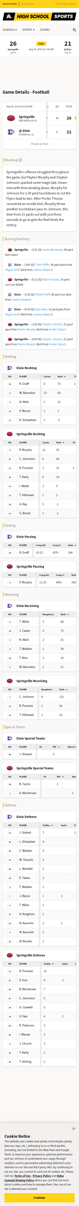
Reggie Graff (12, 270)
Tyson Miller (42, 264)
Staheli (25, 833)
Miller (24, 622)
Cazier (24, 631)
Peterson (26, 1025)
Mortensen (27, 793)
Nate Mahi (41, 309)
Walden (25, 649)
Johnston (27, 459)
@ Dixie (67, 49)
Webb (24, 486)
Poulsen (26, 468)
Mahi (24, 402)
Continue (39, 1198)
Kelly (24, 477)
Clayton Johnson (52, 324)
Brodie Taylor (57, 329)
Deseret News (10, 4)
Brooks (25, 941)
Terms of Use (22, 1176)
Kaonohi (26, 923)
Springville (13, 49)
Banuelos (27, 393)
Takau (24, 878)
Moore (24, 411)
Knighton (27, 914)
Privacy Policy (42, 1176)
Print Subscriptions (66, 4)
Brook (25, 513)
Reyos (24, 896)
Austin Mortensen (53, 250)
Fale (23, 1016)
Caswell (26, 1007)
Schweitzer (27, 420)
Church (25, 1043)
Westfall (26, 869)
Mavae (24, 1034)
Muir (23, 658)
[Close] (74, 1129)
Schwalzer (27, 842)
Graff (24, 384)
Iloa (23, 980)
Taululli (26, 860)
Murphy (25, 450)
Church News (27, 4)
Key (23, 504)
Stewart (25, 754)
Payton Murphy (27, 329)
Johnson (26, 697)
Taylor (25, 784)
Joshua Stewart (42, 270)
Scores (45, 30)
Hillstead (26, 495)
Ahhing (25, 1062)
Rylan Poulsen (51, 279)
